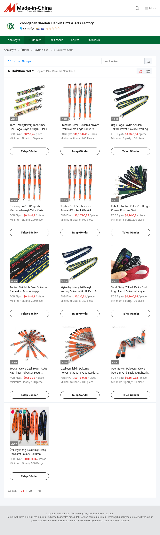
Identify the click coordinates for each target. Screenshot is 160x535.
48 (39, 491)
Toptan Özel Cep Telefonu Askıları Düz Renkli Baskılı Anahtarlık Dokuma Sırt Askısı (78, 210)
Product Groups (21, 61)
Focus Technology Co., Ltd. (78, 513)
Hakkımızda (56, 40)
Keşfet (75, 40)
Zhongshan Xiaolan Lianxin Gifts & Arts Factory (57, 23)
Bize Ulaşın (93, 40)
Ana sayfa (14, 40)
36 (30, 491)
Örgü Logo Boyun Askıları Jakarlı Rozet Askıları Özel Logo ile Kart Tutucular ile (130, 129)
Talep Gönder (29, 151)
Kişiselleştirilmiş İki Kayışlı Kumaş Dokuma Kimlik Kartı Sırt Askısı (79, 291)
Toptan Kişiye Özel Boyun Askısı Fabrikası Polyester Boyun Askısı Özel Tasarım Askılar (29, 372)
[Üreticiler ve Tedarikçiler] (28, 7)
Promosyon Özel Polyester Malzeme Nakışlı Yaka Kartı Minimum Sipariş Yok (26, 210)
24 (22, 490)
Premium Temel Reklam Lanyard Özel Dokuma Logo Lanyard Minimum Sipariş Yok (79, 129)
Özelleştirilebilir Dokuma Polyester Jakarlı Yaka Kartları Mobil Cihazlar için (78, 372)
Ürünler (36, 40)
